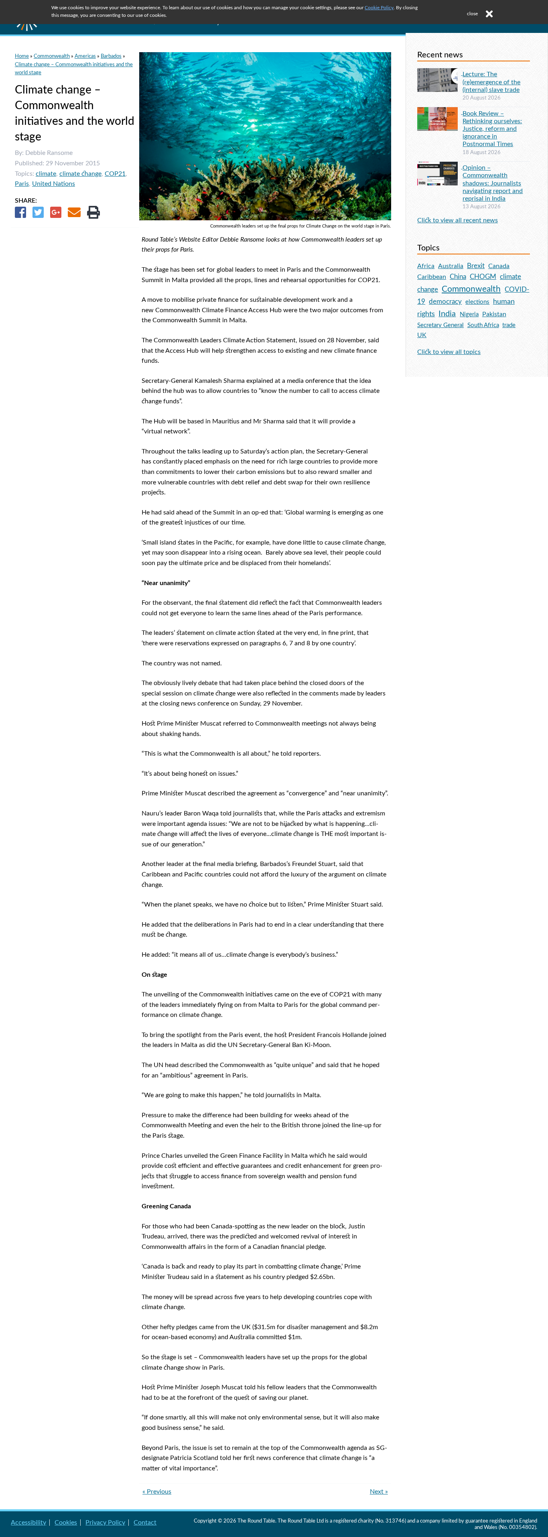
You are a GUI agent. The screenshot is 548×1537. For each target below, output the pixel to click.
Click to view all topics (449, 352)
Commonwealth (52, 56)
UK (421, 335)
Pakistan (494, 314)
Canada (498, 266)
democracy (445, 301)
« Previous (156, 1491)
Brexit (476, 265)
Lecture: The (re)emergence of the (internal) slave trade (491, 82)
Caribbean (431, 277)
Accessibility (28, 1522)
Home (22, 56)
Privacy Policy (105, 1522)
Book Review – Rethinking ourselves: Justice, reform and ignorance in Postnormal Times (492, 129)
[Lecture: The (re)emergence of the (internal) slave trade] (440, 73)
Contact (145, 1522)
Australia (450, 266)
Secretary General (440, 325)
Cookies (66, 1522)
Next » (379, 1491)
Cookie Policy (379, 7)
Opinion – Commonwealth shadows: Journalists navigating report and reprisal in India (493, 183)
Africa (425, 266)
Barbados (111, 56)
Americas (85, 56)
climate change (80, 174)
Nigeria (469, 314)
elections (477, 302)
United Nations (53, 184)
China (458, 276)
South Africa (483, 325)
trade (509, 325)
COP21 (115, 174)
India (447, 314)
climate (46, 174)
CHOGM (483, 276)
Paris (22, 184)
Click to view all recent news (457, 220)
